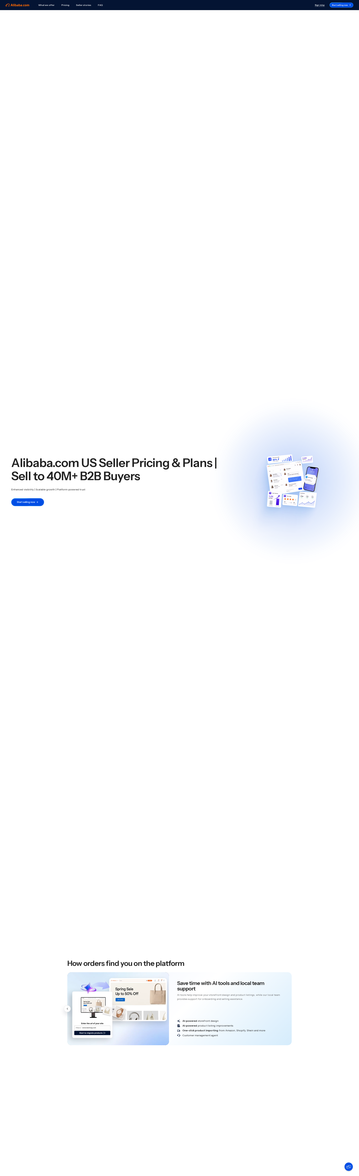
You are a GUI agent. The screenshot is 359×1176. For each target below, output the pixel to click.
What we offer (46, 5)
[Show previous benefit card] (67, 1008)
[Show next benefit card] (291, 1008)
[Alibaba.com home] (17, 5)
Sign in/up (320, 5)
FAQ (100, 5)
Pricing (65, 5)
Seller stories (83, 5)
